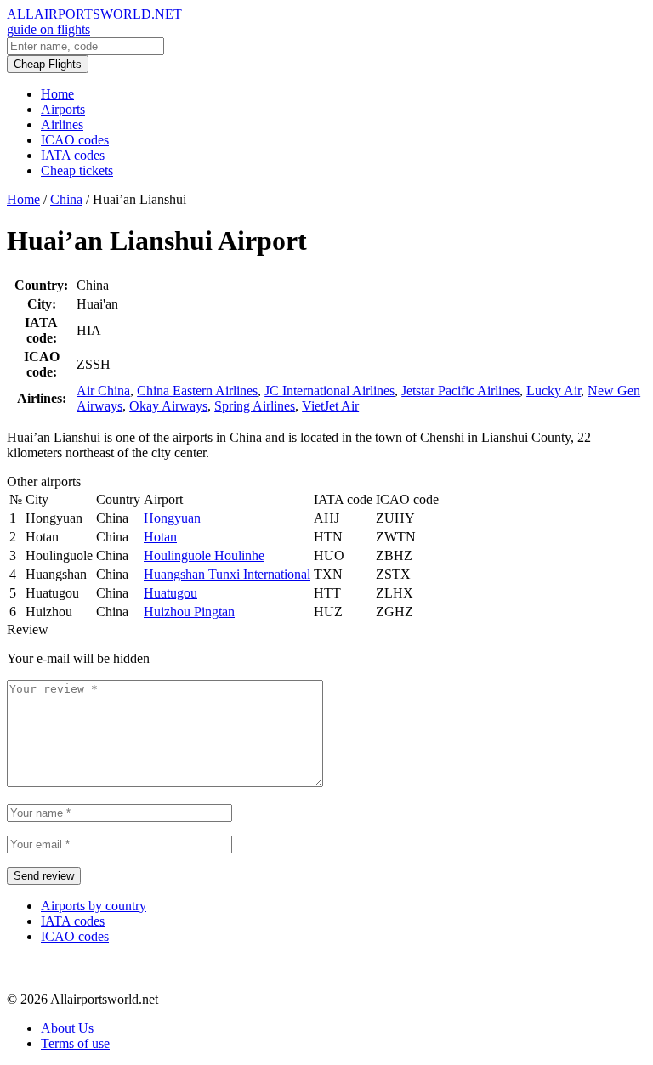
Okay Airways (168, 406)
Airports (63, 109)
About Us (67, 1028)
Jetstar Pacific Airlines (460, 390)
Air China (103, 390)
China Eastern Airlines (197, 390)
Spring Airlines (254, 406)
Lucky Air (553, 390)
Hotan (160, 537)
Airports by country (93, 905)
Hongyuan (172, 518)
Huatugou (170, 593)
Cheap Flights (48, 64)
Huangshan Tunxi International (227, 574)
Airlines (62, 124)
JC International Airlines (329, 390)
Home (57, 94)
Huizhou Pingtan (189, 611)
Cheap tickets (77, 170)
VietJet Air (330, 406)
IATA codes (73, 155)
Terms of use (75, 1043)
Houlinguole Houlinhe (204, 555)
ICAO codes (75, 140)
